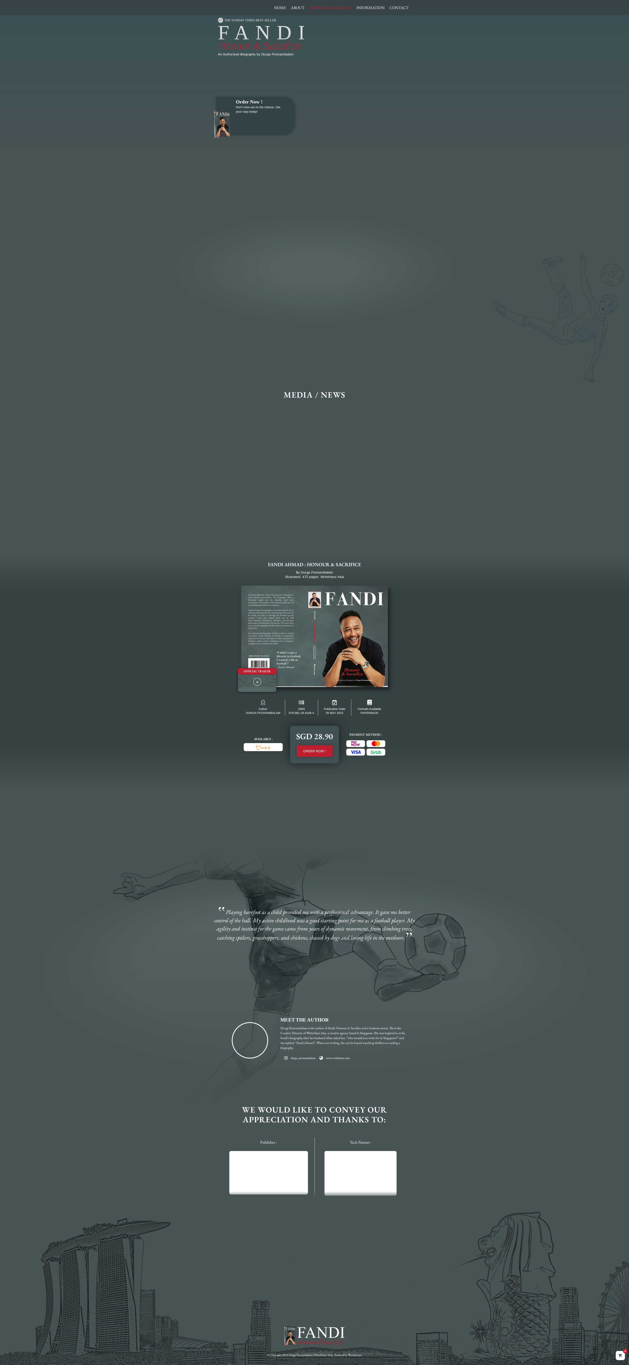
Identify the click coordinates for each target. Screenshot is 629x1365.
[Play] (257, 682)
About (298, 7)
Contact (399, 7)
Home (280, 7)
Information (370, 7)
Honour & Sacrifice (330, 7)
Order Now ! (249, 101)
